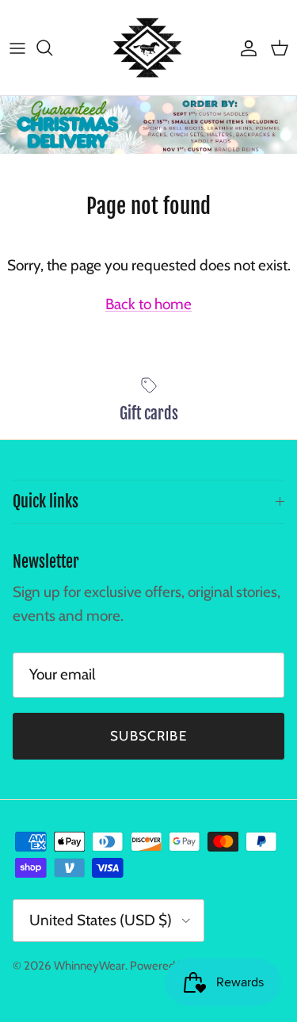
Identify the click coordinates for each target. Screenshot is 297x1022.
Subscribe (148, 736)
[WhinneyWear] (148, 47)
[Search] (52, 47)
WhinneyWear (89, 966)
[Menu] (17, 47)
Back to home (148, 304)
